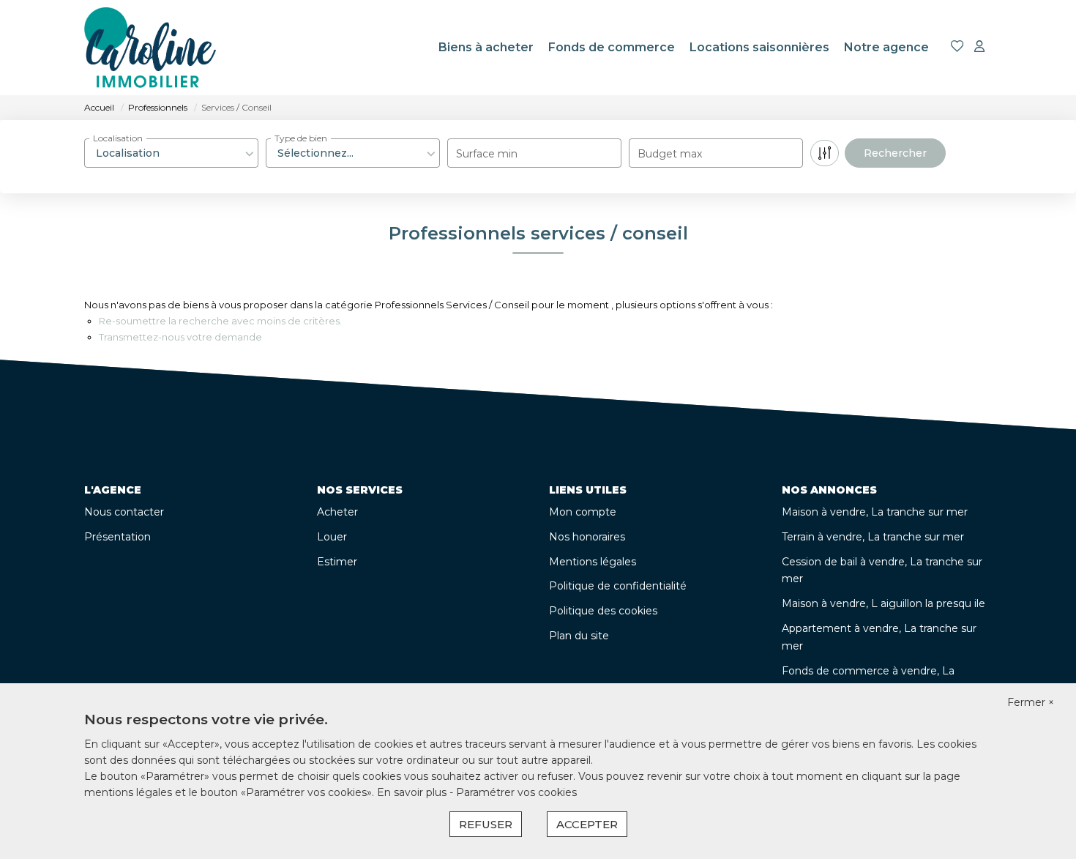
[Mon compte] (979, 47)
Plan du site (579, 635)
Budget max (670, 153)
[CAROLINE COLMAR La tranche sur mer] (150, 47)
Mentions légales (592, 561)
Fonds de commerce (611, 47)
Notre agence (886, 47)
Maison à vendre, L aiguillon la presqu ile (883, 603)
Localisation (118, 138)
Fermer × (1030, 702)
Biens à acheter (486, 47)
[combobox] (171, 153)
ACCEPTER (587, 824)
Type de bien (300, 138)
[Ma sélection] (957, 47)
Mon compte (582, 511)
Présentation (117, 536)
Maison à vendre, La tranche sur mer (875, 511)
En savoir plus (413, 792)
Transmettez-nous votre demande (180, 337)
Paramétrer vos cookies (516, 792)
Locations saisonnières (759, 47)
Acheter (337, 511)
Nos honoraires (587, 536)
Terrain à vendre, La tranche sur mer (873, 536)
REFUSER (485, 824)
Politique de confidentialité (618, 585)
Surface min (487, 153)
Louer (332, 536)
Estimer (337, 561)
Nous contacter (124, 511)
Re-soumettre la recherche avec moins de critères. (220, 321)
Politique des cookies (603, 610)
